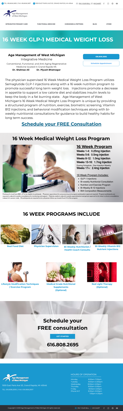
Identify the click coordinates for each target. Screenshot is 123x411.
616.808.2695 (63, 345)
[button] (19, 24)
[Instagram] (108, 3)
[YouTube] (117, 3)
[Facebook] (104, 3)
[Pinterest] (112, 3)
